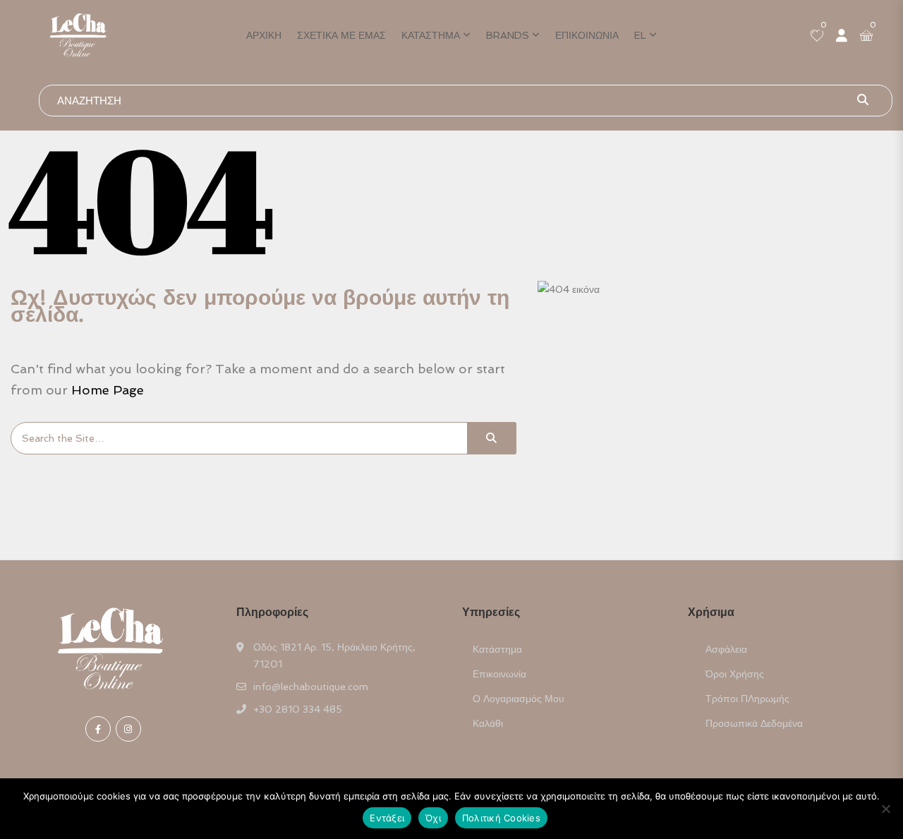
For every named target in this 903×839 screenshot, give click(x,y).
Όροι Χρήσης (734, 674)
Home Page (107, 389)
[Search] (491, 438)
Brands (507, 35)
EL (640, 35)
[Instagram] (128, 729)
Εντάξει (387, 817)
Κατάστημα (430, 35)
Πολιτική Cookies (501, 817)
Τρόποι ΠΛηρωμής (747, 698)
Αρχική (263, 35)
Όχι (433, 817)
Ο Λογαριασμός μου (518, 698)
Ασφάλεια (726, 649)
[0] (817, 36)
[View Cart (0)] (866, 36)
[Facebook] (98, 729)
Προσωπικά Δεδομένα (754, 723)
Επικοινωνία (587, 35)
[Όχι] (885, 809)
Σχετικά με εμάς (341, 35)
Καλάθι (488, 723)
